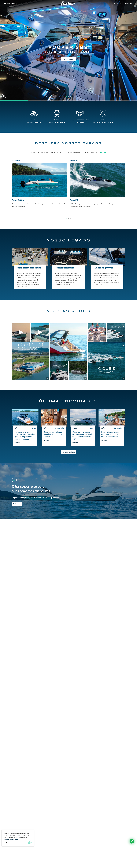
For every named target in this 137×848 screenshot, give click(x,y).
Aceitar (6, 843)
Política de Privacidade (11, 839)
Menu (127, 3)
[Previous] (64, 219)
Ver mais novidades (68, 452)
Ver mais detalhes (68, 59)
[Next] (73, 219)
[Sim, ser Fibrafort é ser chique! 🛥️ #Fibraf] (116, 332)
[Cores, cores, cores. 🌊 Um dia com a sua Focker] (40, 332)
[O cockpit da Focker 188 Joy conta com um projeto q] (97, 332)
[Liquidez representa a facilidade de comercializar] (106, 361)
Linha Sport (57, 152)
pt (118, 3)
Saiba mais (16, 504)
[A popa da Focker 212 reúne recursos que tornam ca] (59, 370)
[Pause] (3, 96)
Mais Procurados (39, 152)
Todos (103, 152)
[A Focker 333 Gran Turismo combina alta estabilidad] (78, 370)
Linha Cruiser (74, 152)
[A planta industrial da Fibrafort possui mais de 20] (30, 361)
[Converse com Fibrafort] (132, 841)
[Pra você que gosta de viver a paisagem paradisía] (68, 342)
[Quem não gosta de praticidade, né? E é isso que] (21, 332)
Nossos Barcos (12, 3)
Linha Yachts (90, 152)
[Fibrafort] (68, 3)
